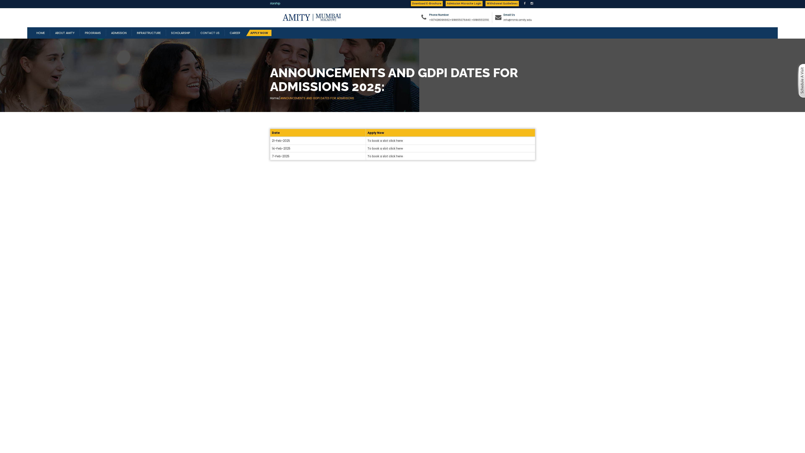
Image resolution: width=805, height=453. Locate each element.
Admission (119, 33)
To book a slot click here (385, 141)
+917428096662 (439, 20)
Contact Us (209, 33)
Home (40, 33)
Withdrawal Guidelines (502, 3)
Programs (93, 33)
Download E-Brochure (426, 3)
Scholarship (180, 33)
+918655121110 (480, 20)
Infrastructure (149, 33)
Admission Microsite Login (464, 3)
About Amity (65, 33)
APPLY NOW (259, 33)
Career (235, 33)
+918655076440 (460, 20)
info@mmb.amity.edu (518, 20)
